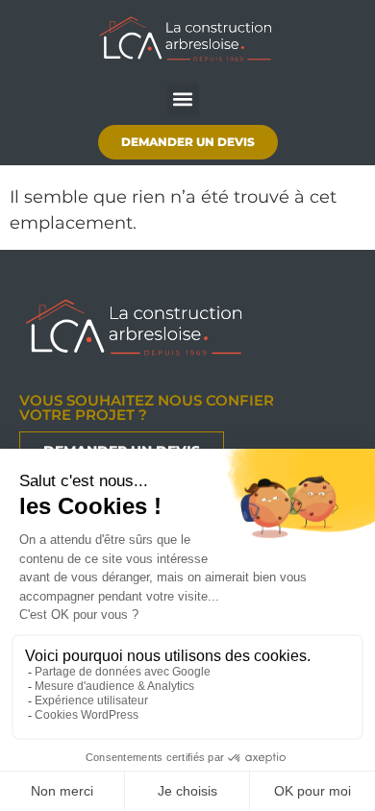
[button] (183, 99)
